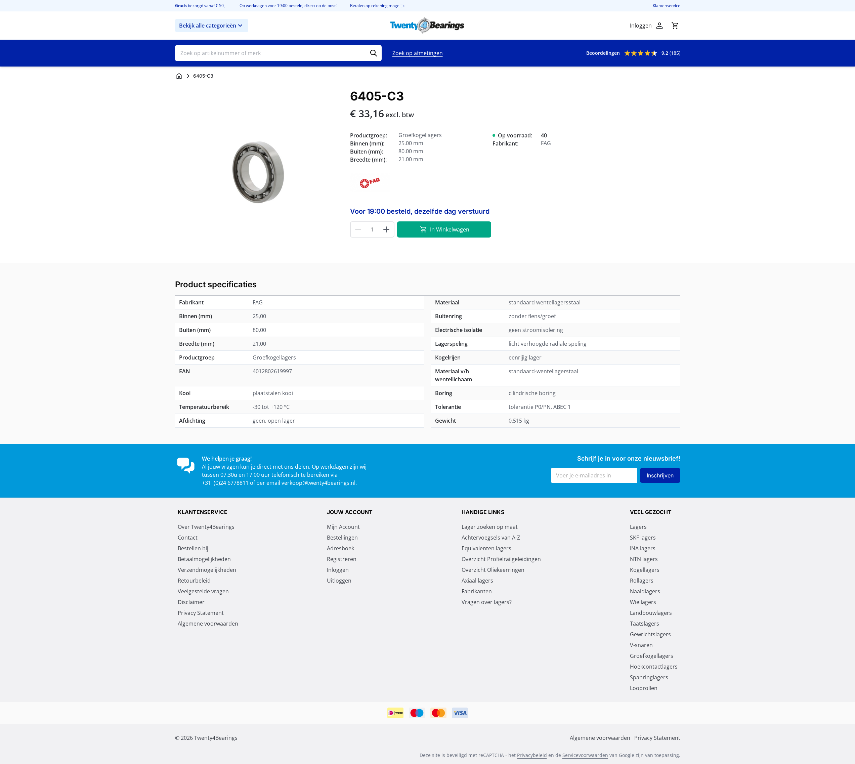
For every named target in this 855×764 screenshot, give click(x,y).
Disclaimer (191, 602)
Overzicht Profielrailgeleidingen (501, 559)
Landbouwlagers (651, 612)
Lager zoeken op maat (490, 526)
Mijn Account (343, 526)
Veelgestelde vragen (203, 591)
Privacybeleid (532, 755)
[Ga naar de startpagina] (427, 25)
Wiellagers (643, 602)
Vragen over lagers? (487, 602)
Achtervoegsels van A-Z (491, 537)
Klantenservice (666, 5)
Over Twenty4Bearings (206, 526)
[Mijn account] (659, 25)
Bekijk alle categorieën (207, 25)
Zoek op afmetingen (417, 53)
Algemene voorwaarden (208, 623)
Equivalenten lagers (486, 548)
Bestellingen (342, 537)
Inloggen (338, 569)
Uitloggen (339, 580)
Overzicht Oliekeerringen (493, 569)
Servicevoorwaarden (585, 755)
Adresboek (340, 548)
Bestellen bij (193, 548)
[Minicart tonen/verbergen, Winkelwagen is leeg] (675, 25)
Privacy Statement (201, 612)
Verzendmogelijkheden (207, 569)
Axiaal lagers (477, 580)
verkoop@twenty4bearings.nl (318, 482)
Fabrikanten (477, 591)
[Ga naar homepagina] (179, 76)
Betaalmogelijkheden (204, 559)
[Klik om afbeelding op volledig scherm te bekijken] (259, 173)
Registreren (341, 559)
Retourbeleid (194, 580)
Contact (188, 537)
